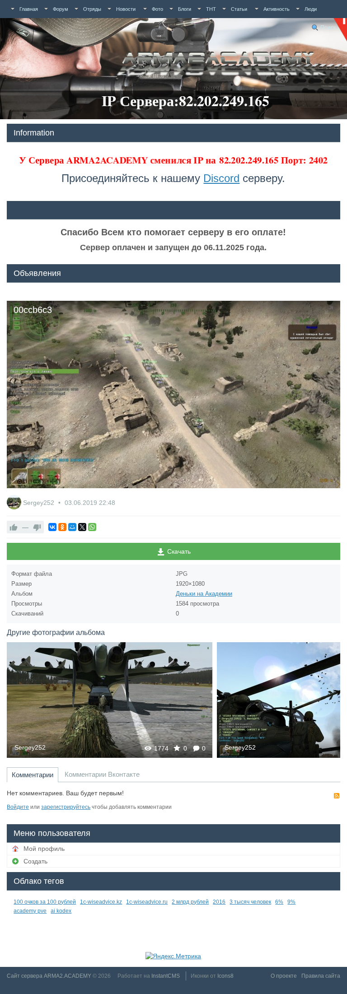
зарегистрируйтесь (65, 807)
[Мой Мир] (72, 527)
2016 (219, 902)
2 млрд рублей (190, 902)
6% (279, 902)
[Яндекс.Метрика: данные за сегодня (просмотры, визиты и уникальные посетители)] (173, 956)
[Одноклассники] (62, 527)
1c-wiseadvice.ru (147, 902)
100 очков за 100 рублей (45, 902)
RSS (336, 796)
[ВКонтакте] (52, 527)
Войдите (18, 807)
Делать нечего (109, 700)
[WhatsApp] (92, 527)
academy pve (30, 911)
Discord (221, 178)
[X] (82, 527)
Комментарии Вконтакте (102, 774)
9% (291, 902)
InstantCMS (165, 976)
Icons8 (225, 976)
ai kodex (61, 911)
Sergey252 (39, 502)
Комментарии (32, 775)
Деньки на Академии (204, 593)
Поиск (328, 27)
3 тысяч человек (250, 902)
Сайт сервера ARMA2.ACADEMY (49, 976)
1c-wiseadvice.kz (101, 902)
